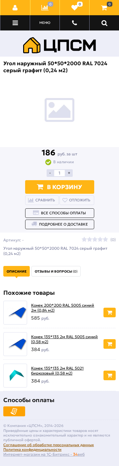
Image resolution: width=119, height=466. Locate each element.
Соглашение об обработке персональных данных (48, 444)
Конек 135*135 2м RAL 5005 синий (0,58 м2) (64, 339)
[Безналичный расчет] (14, 411)
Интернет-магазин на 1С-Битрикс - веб (44, 454)
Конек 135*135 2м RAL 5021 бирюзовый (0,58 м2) (57, 371)
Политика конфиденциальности (32, 449)
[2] (89, 240)
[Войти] (15, 7)
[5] (105, 240)
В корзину (64, 187)
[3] (95, 240)
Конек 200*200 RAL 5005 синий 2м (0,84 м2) (62, 308)
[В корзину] (109, 312)
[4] (100, 240)
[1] (84, 240)
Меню (44, 23)
